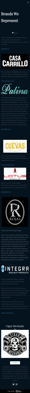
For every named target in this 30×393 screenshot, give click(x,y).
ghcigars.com (5, 49)
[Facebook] (13, 384)
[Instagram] (16, 384)
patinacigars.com (6, 129)
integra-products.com (7, 313)
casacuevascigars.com (7, 165)
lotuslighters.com (6, 192)
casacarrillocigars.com (7, 81)
